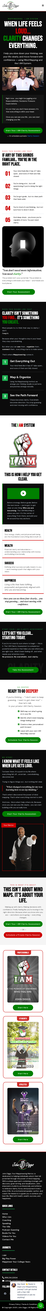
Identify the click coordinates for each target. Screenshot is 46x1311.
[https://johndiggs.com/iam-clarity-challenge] (10, 5)
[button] (42, 5)
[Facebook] (5, 1293)
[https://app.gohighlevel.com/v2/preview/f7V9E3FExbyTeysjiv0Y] (23, 1164)
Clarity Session (33, 136)
